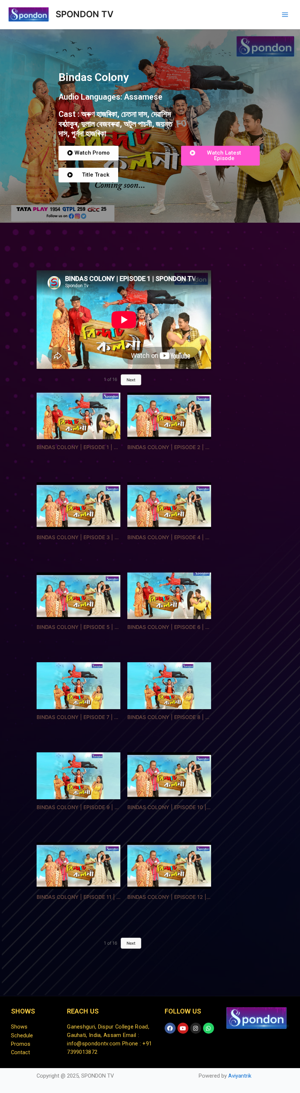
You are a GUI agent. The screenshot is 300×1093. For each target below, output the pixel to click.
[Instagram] (195, 1028)
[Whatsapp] (208, 1028)
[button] (89, 153)
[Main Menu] (285, 14)
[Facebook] (170, 1028)
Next (131, 379)
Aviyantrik (239, 1075)
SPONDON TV (84, 14)
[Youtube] (182, 1028)
